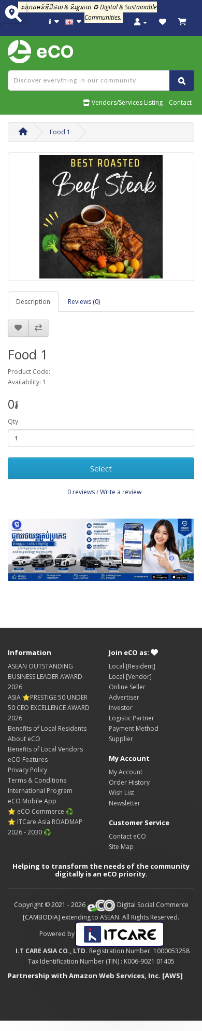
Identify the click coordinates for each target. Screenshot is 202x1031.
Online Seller (127, 686)
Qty (13, 421)
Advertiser (124, 697)
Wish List (121, 792)
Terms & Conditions (37, 780)
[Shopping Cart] (182, 22)
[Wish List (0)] (162, 22)
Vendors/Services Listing (126, 102)
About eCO (24, 738)
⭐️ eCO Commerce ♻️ (41, 811)
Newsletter (124, 803)
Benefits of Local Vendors (45, 749)
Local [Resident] (132, 666)
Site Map (121, 846)
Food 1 (60, 132)
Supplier (121, 738)
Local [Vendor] (130, 676)
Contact (180, 102)
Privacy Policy (27, 769)
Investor (121, 707)
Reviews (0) (84, 301)
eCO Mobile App (32, 801)
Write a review (120, 491)
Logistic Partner (131, 718)
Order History (129, 782)
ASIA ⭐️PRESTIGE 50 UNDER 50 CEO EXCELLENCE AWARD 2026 (49, 707)
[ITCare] (119, 933)
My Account (125, 772)
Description (33, 301)
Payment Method (133, 728)
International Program (40, 790)
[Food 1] (101, 216)
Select (101, 468)
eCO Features (28, 759)
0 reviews (81, 491)
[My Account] (141, 22)
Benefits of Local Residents (47, 728)
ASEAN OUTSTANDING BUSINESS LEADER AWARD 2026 (45, 676)
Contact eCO (127, 836)
